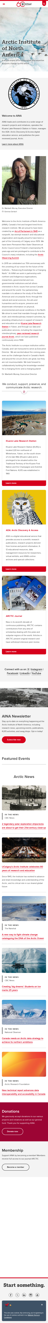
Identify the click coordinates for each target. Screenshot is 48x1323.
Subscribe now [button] (14, 739)
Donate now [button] (12, 1131)
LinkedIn (25, 673)
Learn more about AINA (13, 144)
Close (42, 1306)
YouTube (36, 673)
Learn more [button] (11, 483)
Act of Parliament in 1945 (26, 231)
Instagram (36, 669)
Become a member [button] (15, 1167)
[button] (24, 797)
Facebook (12, 673)
